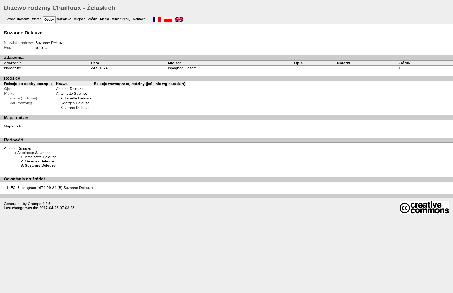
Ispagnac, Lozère (182, 68)
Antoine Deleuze (69, 89)
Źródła (93, 19)
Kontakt (139, 19)
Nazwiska (64, 19)
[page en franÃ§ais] (156, 20)
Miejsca (79, 19)
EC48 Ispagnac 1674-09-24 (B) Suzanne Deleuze (51, 187)
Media (104, 19)
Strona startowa (17, 19)
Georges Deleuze (74, 103)
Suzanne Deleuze (75, 107)
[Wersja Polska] (167, 20)
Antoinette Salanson (72, 93)
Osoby (49, 20)
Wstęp (36, 19)
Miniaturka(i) (121, 19)
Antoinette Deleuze (76, 98)
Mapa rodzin (14, 126)
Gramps (34, 203)
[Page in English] (178, 20)
